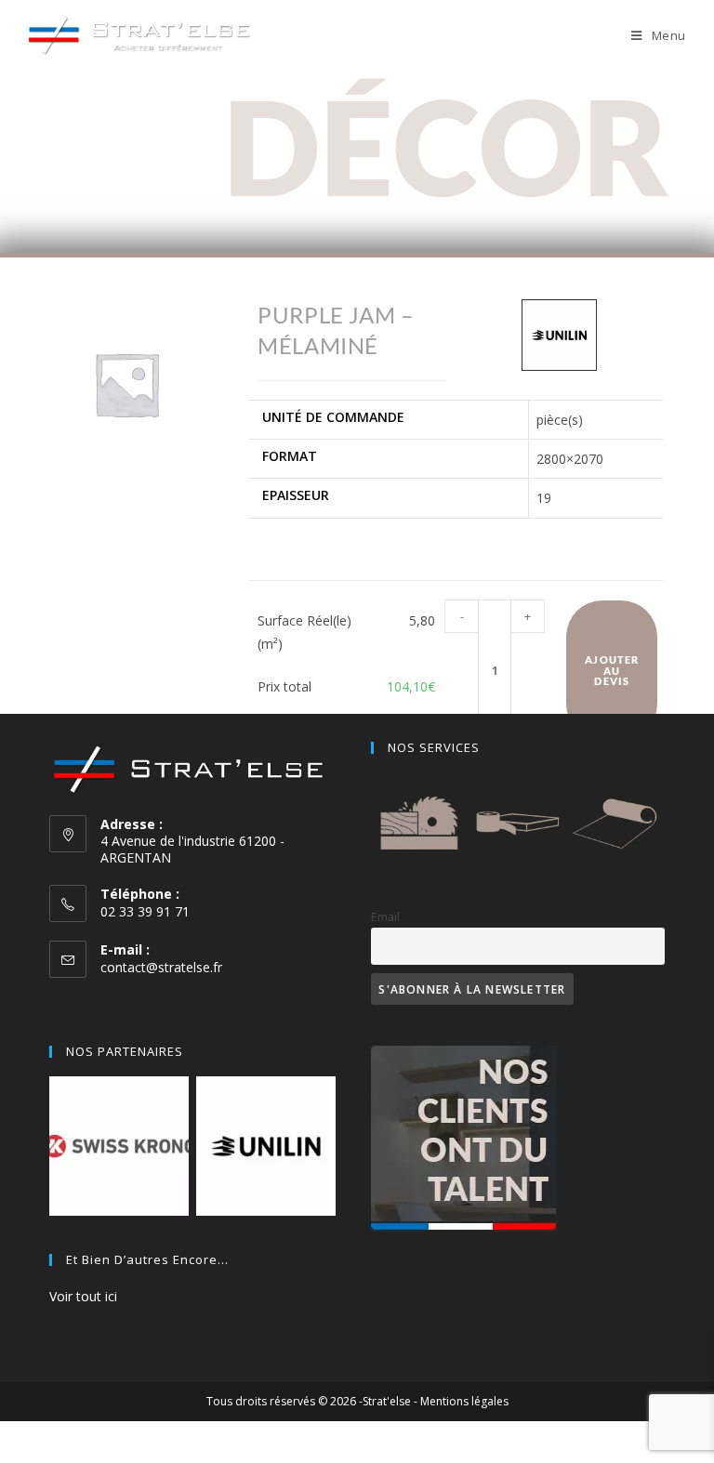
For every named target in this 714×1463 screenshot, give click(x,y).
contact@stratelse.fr (161, 967)
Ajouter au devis (612, 669)
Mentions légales (464, 1401)
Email (385, 917)
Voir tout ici (83, 1296)
